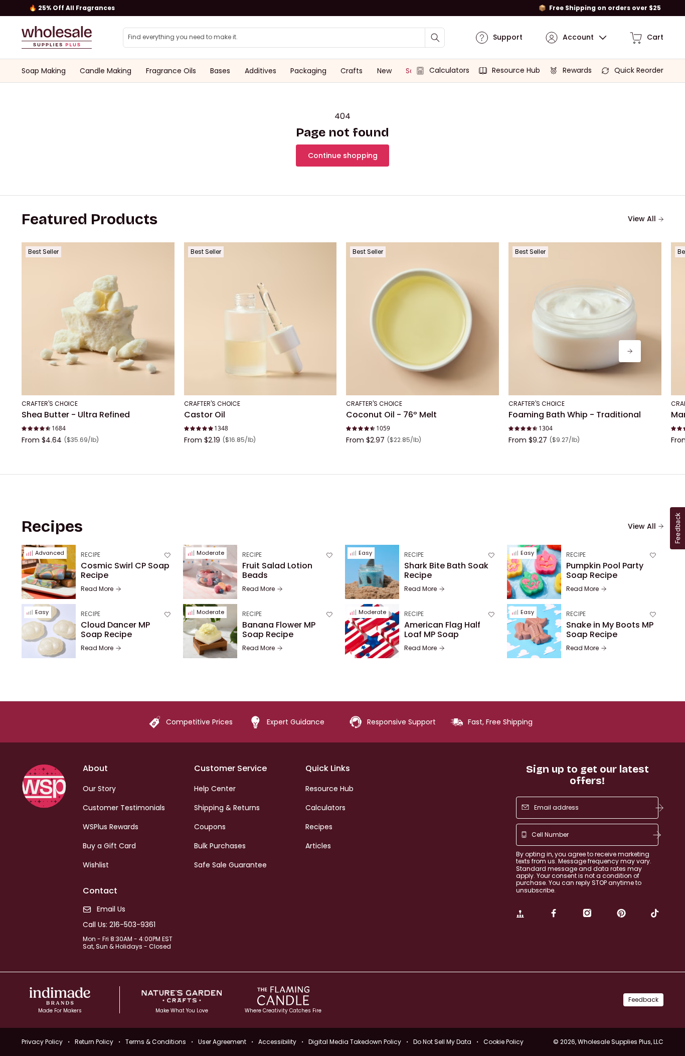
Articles (318, 846)
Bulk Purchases (220, 846)
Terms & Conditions (155, 1041)
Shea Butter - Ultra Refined (76, 415)
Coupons (210, 827)
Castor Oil (204, 415)
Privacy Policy (42, 1041)
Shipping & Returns (227, 808)
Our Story (99, 789)
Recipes (318, 827)
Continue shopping (343, 155)
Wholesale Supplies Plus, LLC (620, 1041)
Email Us (111, 909)
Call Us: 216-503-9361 (119, 925)
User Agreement (222, 1041)
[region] (342, 8)
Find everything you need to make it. (183, 37)
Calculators (325, 808)
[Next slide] (630, 351)
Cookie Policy (503, 1041)
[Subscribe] (659, 808)
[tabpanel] (343, 351)
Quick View (98, 382)
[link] (520, 914)
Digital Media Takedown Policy (354, 1041)
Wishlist (96, 865)
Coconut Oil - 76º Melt (391, 415)
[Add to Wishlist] (163, 252)
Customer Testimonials (124, 808)
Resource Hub (329, 789)
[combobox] (284, 38)
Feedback (643, 999)
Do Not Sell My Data (442, 1041)
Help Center (215, 789)
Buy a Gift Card (109, 846)
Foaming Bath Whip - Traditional (574, 415)
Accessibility (277, 1041)
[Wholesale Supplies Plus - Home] (57, 37)
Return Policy (94, 1041)
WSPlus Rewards (110, 827)
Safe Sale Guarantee (230, 865)
